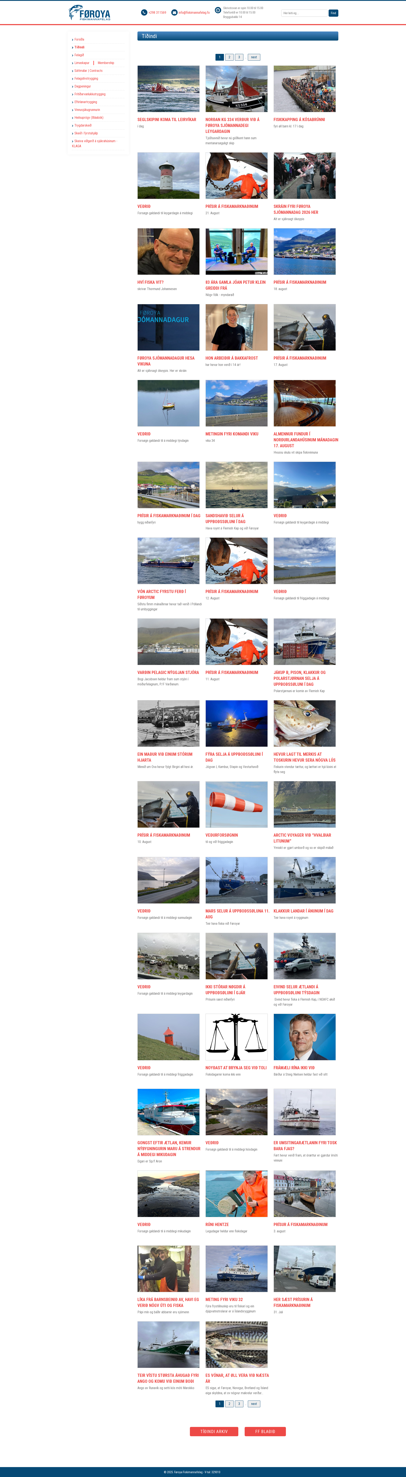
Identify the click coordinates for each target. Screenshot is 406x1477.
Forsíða (79, 39)
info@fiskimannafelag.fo (194, 13)
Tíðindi (79, 47)
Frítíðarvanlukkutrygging (90, 94)
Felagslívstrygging (86, 78)
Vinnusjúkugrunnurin (87, 110)
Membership (106, 63)
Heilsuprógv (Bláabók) (88, 118)
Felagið (79, 55)
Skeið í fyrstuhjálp (86, 133)
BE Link (232, 1472)
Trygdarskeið (83, 125)
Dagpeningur (82, 86)
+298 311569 (157, 13)
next (254, 57)
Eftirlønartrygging (85, 102)
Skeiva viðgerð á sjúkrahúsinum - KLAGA (94, 143)
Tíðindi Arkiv (214, 1431)
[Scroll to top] (397, 1468)
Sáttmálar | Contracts (88, 71)
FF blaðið (265, 1431)
